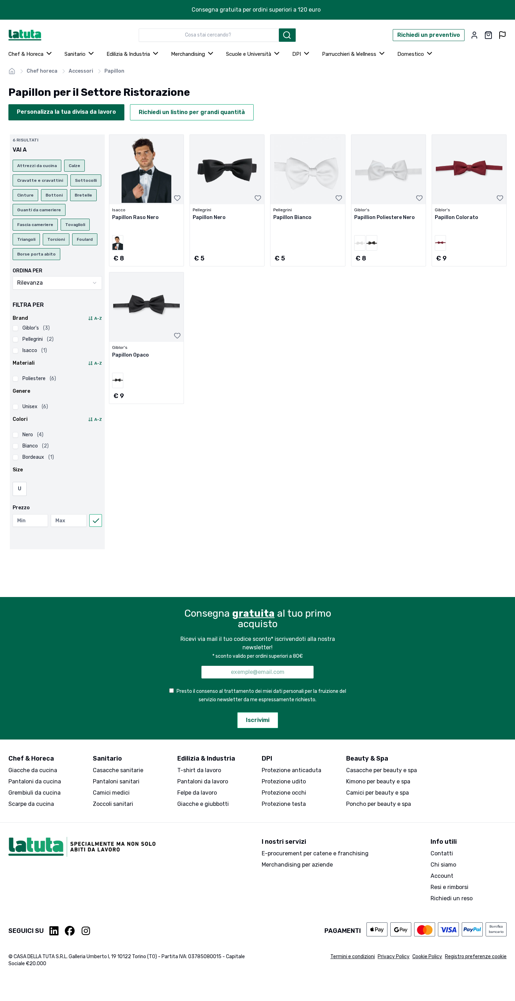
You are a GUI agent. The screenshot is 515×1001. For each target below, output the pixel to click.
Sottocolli (86, 180)
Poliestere (39, 379)
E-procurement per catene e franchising (315, 853)
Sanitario (74, 54)
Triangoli (26, 239)
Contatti (442, 853)
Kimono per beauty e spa (378, 781)
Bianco (35, 446)
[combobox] (209, 35)
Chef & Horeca (25, 54)
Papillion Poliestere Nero (384, 217)
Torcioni (56, 239)
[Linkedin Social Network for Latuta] (54, 931)
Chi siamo (443, 864)
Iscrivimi (257, 720)
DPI (296, 54)
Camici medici (111, 792)
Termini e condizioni (352, 957)
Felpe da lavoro (197, 792)
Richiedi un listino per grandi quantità (192, 112)
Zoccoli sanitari (113, 804)
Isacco (34, 350)
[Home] (11, 71)
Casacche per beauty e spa (381, 770)
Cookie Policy (427, 957)
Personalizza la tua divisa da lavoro (66, 111)
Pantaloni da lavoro (202, 781)
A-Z (98, 318)
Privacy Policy (394, 957)
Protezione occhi (284, 792)
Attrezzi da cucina (37, 165)
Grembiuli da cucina (34, 792)
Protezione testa (284, 804)
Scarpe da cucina (31, 804)
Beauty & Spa (367, 758)
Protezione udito (284, 781)
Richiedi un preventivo (428, 35)
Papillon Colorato (456, 217)
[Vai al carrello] (488, 35)
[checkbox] (15, 328)
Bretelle (83, 195)
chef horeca (42, 71)
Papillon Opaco (130, 355)
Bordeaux (38, 457)
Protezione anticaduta (291, 770)
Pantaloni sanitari (116, 781)
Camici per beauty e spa (377, 792)
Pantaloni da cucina (34, 781)
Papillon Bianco (292, 217)
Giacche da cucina (32, 770)
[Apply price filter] (95, 520)
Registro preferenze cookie (476, 957)
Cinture (25, 195)
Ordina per (27, 271)
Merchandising (188, 54)
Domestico (410, 54)
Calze (74, 165)
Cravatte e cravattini (40, 180)
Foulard (85, 239)
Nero (32, 435)
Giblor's (36, 328)
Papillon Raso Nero (135, 217)
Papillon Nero (209, 217)
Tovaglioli (75, 224)
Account (442, 876)
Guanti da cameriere (39, 209)
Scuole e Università (248, 54)
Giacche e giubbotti (203, 804)
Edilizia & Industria (128, 54)
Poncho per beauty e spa (378, 804)
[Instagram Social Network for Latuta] (85, 930)
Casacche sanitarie (118, 770)
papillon (114, 71)
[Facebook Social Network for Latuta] (70, 931)
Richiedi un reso (452, 898)
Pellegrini (38, 339)
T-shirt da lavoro (199, 770)
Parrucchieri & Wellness (349, 54)
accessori (81, 71)
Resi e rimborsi (449, 887)
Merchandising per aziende (297, 864)
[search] (287, 35)
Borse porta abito (36, 254)
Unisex (35, 407)
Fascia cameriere (35, 224)
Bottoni (54, 195)
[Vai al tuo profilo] (474, 35)
